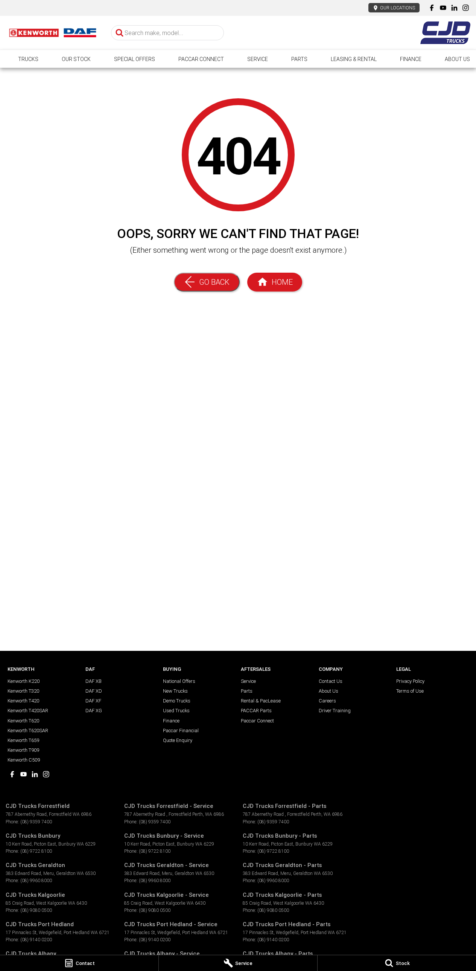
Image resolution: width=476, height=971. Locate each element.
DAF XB (93, 681)
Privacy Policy (410, 681)
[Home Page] (53, 32)
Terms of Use (410, 691)
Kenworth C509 (24, 760)
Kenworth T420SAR (28, 710)
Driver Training (335, 710)
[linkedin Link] (454, 7)
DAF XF (93, 701)
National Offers (179, 681)
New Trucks (175, 691)
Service (257, 59)
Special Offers (134, 59)
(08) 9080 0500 (36, 910)
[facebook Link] (431, 7)
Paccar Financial (181, 730)
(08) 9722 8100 (36, 851)
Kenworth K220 (24, 681)
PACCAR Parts (256, 710)
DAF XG (93, 710)
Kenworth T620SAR (28, 730)
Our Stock (76, 59)
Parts (299, 59)
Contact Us (330, 681)
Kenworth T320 (23, 691)
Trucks (28, 59)
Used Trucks (176, 710)
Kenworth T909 (23, 750)
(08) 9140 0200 (36, 939)
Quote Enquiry (177, 740)
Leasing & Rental (354, 59)
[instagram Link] (465, 7)
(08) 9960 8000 (36, 880)
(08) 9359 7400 (36, 821)
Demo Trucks (176, 701)
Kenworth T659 (23, 740)
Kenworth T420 (23, 701)
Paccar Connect (201, 59)
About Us (457, 59)
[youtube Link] (443, 7)
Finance (410, 59)
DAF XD (93, 691)
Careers (327, 701)
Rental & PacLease (261, 701)
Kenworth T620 (23, 721)
